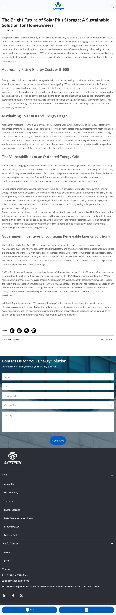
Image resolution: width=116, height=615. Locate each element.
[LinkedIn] (5, 595)
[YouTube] (22, 595)
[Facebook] (13, 595)
